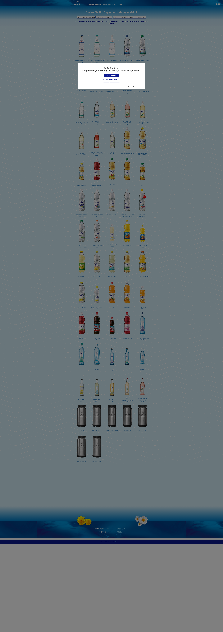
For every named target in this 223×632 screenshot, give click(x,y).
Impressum (140, 86)
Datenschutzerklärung (132, 86)
